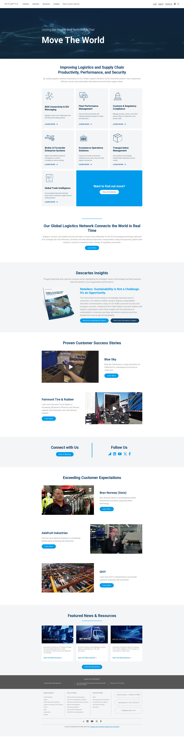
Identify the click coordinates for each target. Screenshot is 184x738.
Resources (46, 4)
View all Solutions (109, 192)
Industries (35, 4)
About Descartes (48, 697)
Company (56, 4)
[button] (68, 500)
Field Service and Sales (99, 704)
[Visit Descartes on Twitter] (97, 721)
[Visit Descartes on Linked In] (87, 721)
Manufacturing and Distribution (101, 699)
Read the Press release (87, 658)
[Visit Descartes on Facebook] (100, 721)
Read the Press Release (122, 658)
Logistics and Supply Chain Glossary (53, 704)
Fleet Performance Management (75, 712)
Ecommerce (96, 707)
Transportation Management (52, 683)
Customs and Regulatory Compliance (77, 699)
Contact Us (168, 4)
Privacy (45, 707)
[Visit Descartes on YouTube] (92, 721)
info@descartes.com (129, 710)
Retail (94, 697)
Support (160, 4)
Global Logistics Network (70, 4)
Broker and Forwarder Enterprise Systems (78, 702)
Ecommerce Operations (73, 707)
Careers (46, 699)
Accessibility (47, 712)
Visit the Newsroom (92, 667)
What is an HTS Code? (117, 683)
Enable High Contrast (98, 726)
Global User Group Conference (51, 702)
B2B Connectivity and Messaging (76, 697)
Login (155, 4)
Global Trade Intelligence (73, 704)
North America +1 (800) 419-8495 (128, 695)
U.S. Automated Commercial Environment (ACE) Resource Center (91, 684)
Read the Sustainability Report (94, 320)
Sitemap (46, 714)
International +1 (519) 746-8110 (128, 702)
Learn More (50, 124)
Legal (45, 709)
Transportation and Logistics (100, 702)
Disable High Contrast (112, 726)
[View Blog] (83, 721)
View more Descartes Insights (124, 320)
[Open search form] (178, 4)
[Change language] (175, 4)
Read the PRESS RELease (53, 658)
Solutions (26, 4)
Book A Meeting (65, 454)
